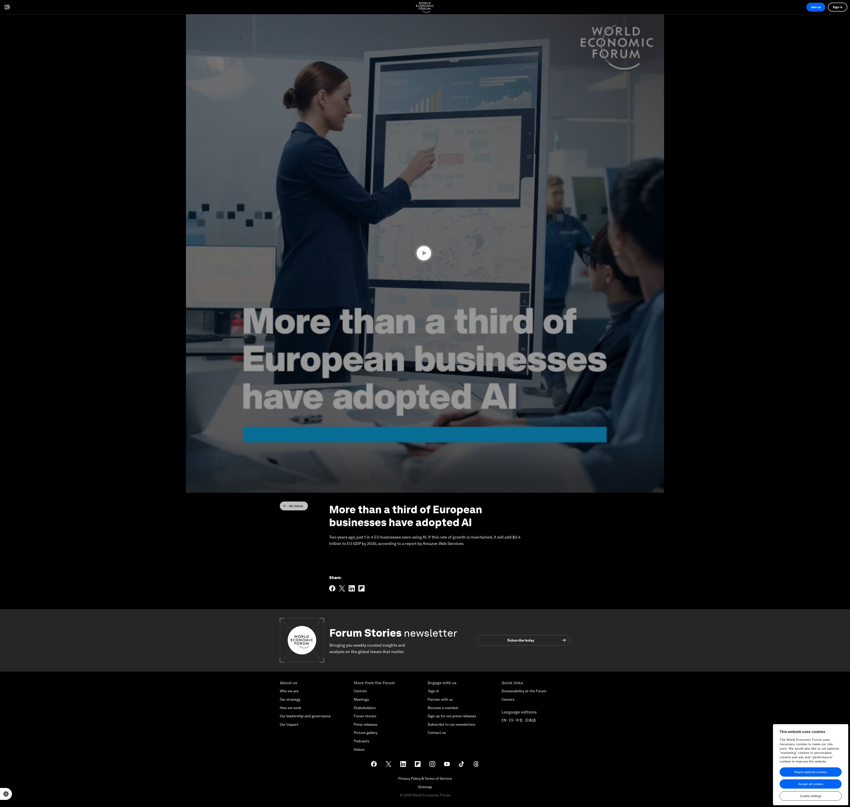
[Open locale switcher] (6, 794)
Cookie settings (810, 796)
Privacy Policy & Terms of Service (425, 778)
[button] (425, 253)
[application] (425, 253)
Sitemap (425, 787)
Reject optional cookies (810, 772)
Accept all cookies (810, 784)
